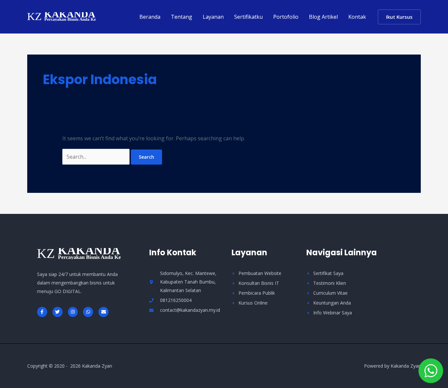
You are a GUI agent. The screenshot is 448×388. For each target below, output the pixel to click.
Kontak (357, 16)
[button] (399, 17)
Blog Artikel (323, 16)
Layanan (213, 16)
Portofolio (285, 16)
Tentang (181, 16)
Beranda (149, 16)
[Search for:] (96, 156)
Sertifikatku (248, 16)
